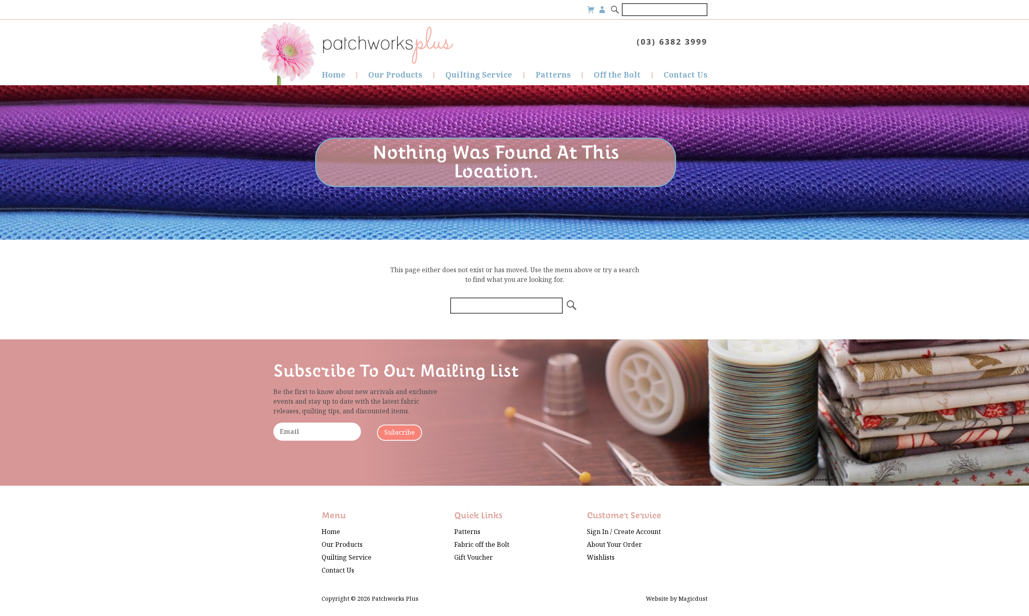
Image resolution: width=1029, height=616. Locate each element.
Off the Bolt (617, 75)
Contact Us (685, 75)
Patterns (553, 75)
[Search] (615, 9)
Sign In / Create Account (624, 531)
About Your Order (614, 544)
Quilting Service (478, 75)
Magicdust (692, 599)
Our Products (395, 75)
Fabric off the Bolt (481, 544)
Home (333, 75)
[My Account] (602, 9)
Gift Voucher (473, 557)
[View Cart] (590, 9)
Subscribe (399, 432)
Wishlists (601, 557)
